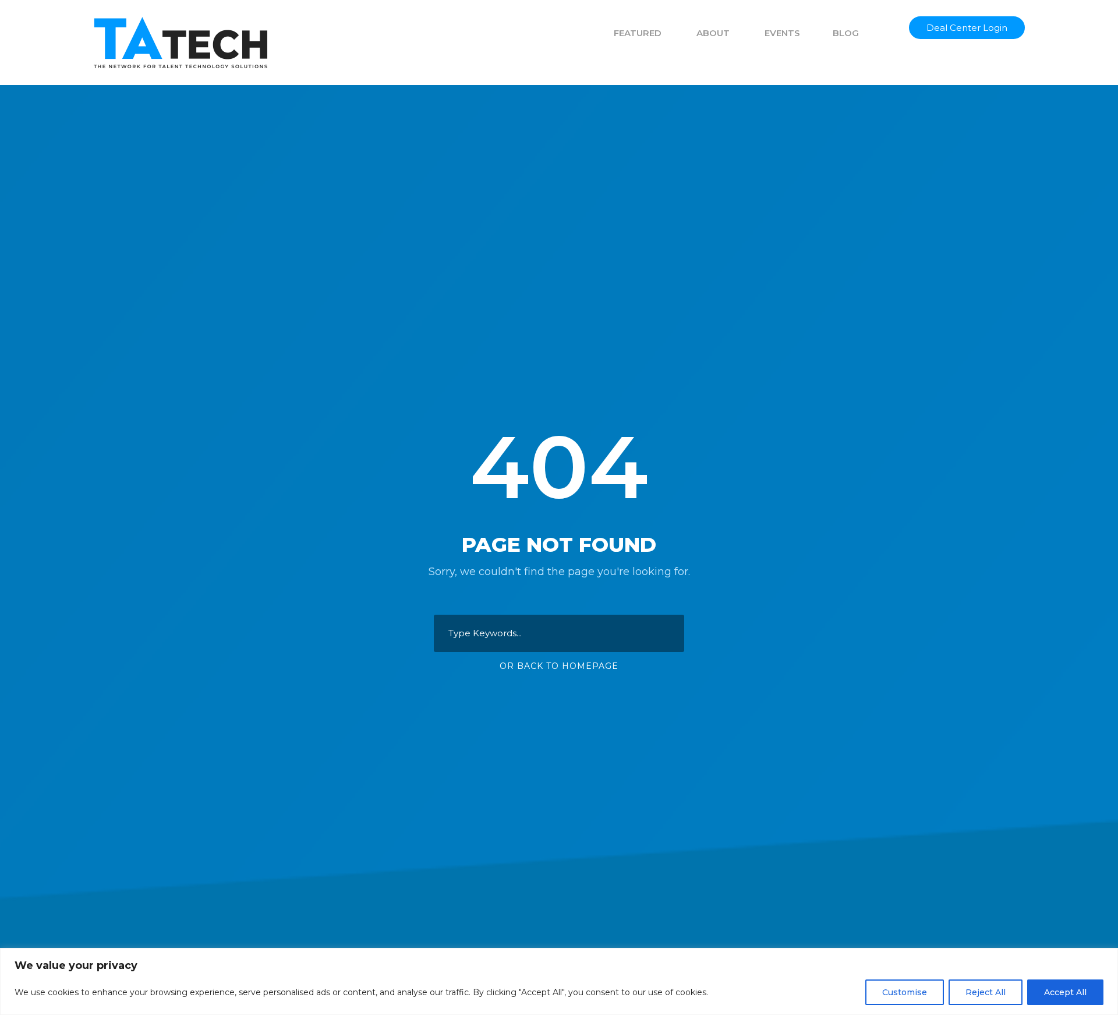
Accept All (1065, 992)
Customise (904, 992)
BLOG (846, 32)
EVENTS (782, 32)
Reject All (985, 992)
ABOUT (713, 32)
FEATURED (637, 32)
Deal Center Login (966, 27)
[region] (559, 981)
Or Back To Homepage (559, 666)
